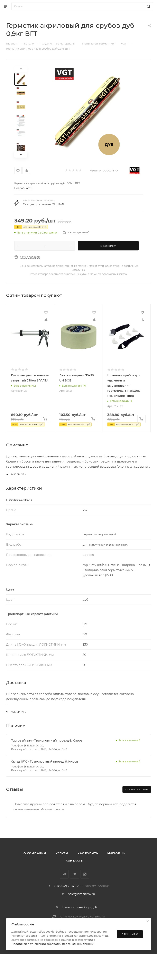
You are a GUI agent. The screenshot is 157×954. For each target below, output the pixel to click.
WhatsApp (85, 874)
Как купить (87, 853)
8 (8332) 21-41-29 (67, 886)
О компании (35, 853)
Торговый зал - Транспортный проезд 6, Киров (47, 740)
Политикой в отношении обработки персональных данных (52, 943)
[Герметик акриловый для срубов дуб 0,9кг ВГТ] (87, 112)
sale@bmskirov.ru (81, 894)
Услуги (62, 853)
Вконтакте (64, 874)
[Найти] (148, 6)
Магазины (116, 853)
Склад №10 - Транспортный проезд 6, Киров (44, 761)
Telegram (74, 874)
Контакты (74, 860)
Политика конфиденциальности (82, 916)
